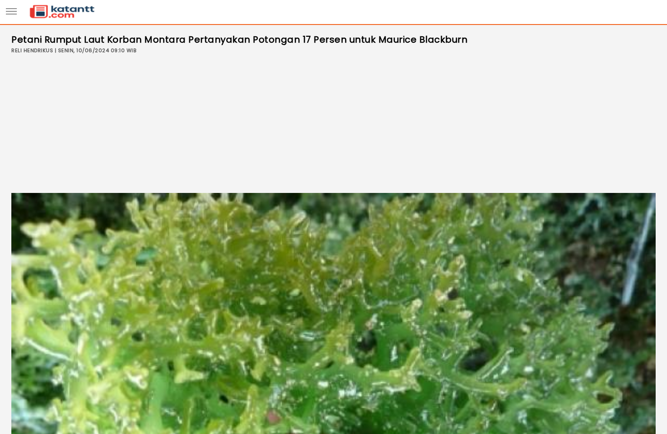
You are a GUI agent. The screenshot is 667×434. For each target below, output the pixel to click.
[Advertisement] (333, 124)
